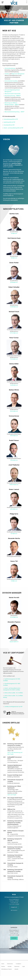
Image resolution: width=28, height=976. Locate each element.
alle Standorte (14, 910)
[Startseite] (14, 2)
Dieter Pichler (14, 263)
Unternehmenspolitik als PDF (11, 119)
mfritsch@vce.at (14, 333)
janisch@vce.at (14, 509)
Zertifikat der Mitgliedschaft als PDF (13, 706)
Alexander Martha (14, 538)
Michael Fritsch (14, 312)
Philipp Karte (14, 514)
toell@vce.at (14, 581)
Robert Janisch (14, 489)
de (26, 2)
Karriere (14, 938)
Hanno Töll (14, 561)
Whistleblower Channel (6, 969)
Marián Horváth (14, 597)
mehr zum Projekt (11, 794)
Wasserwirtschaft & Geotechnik (12, 93)
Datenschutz (10, 963)
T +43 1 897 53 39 (14, 902)
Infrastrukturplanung (10, 68)
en (26, 1)
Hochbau (7, 73)
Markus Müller (14, 364)
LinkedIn (16, 969)
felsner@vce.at (14, 460)
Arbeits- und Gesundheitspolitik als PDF (13, 128)
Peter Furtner (14, 338)
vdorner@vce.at (14, 435)
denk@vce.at (14, 258)
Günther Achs (14, 214)
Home (2, 963)
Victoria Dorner (14, 416)
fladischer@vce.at (14, 484)
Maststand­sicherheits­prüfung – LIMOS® (14, 111)
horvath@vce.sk (14, 617)
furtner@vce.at (14, 359)
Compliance (18, 963)
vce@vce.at (14, 907)
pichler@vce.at (14, 282)
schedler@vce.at (14, 306)
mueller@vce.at (14, 385)
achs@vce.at (14, 233)
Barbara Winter (14, 390)
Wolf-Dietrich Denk (14, 238)
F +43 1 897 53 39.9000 (14, 904)
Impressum (16, 966)
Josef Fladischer (14, 465)
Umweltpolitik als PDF (9, 125)
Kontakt (9, 966)
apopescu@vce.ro (14, 641)
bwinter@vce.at (14, 411)
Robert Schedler (14, 287)
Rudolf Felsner (14, 440)
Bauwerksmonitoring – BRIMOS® (13, 95)
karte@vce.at (14, 533)
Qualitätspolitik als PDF (9, 122)
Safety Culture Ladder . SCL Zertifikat (13, 692)
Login (23, 966)
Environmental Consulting (11, 81)
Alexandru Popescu (14, 622)
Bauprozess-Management (18, 73)
